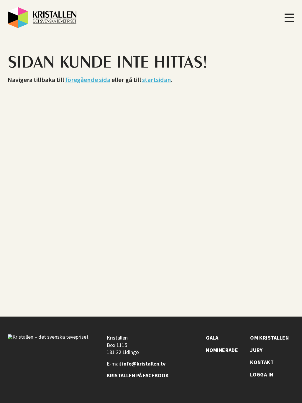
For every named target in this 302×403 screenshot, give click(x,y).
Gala (212, 338)
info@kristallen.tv (143, 363)
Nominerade (222, 350)
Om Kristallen (269, 338)
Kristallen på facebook (138, 375)
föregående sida (87, 80)
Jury (256, 350)
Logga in (261, 374)
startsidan (156, 80)
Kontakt (262, 362)
